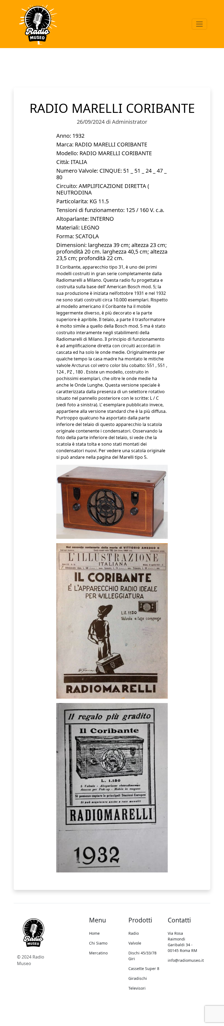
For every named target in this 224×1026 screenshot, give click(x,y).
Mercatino (98, 953)
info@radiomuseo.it (186, 960)
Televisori (137, 988)
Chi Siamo (98, 943)
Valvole (134, 943)
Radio (133, 933)
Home (94, 933)
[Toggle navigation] (199, 24)
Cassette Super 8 (143, 968)
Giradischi (137, 978)
